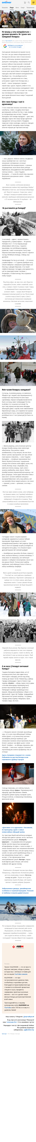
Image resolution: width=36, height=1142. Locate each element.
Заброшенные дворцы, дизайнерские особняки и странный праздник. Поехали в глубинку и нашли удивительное (18, 891)
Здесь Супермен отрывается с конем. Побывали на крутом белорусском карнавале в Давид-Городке (16, 757)
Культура (4, 1033)
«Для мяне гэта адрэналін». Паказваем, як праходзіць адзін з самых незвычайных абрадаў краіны (17, 830)
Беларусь (12, 1033)
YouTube (7, 1008)
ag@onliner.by (29, 1030)
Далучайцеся (28, 1017)
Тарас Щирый (8, 40)
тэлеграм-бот (11, 1022)
